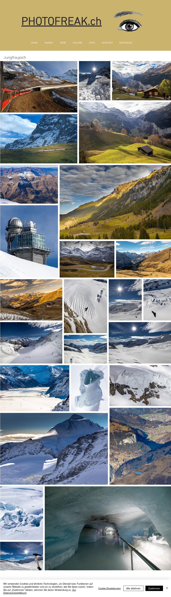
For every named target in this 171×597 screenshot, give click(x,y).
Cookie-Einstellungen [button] (109, 588)
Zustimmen (154, 588)
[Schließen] (167, 588)
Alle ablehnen (133, 588)
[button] (48, 43)
